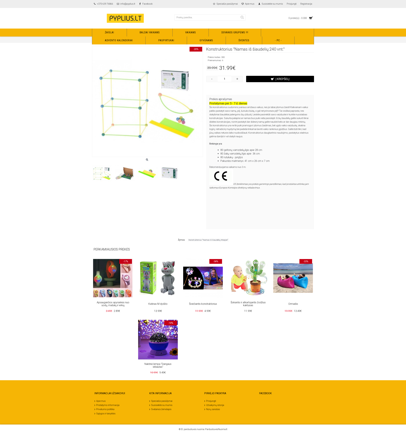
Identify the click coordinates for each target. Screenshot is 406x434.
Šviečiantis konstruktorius (203, 303)
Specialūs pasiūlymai (161, 401)
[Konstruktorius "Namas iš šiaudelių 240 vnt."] (147, 101)
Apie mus (101, 401)
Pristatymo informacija (107, 405)
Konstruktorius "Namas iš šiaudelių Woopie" (208, 240)
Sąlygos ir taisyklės (105, 413)
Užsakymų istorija (215, 405)
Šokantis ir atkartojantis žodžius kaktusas (248, 304)
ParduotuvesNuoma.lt (216, 429)
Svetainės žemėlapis (161, 409)
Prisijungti (211, 401)
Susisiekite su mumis (161, 405)
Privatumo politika (105, 409)
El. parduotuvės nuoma (192, 429)
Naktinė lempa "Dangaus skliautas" (157, 365)
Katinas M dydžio (157, 303)
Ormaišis (293, 303)
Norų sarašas (213, 409)
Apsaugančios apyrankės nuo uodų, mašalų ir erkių (113, 304)
